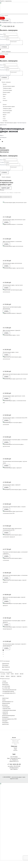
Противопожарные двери (9, 86)
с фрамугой (5, 713)
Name (1, 34)
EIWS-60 (19, 676)
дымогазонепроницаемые (8, 715)
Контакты (5, 100)
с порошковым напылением (9, 710)
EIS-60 (21, 673)
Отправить (4, 77)
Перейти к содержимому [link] (6, 1)
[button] (14, 102)
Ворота (4, 94)
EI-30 (8, 673)
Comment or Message (5, 44)
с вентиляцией (5, 706)
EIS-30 (16, 673)
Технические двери (7, 90)
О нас (4, 98)
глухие (3, 699)
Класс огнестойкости (7, 672)
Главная (2, 122)
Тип (3, 695)
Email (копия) (3, 39)
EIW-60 (7, 676)
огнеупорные (5, 722)
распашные (5, 705)
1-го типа (3, 673)
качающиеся (5, 717)
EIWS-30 (13, 676)
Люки (4, 96)
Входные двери (6, 92)
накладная (4, 720)
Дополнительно (6, 678)
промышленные (6, 703)
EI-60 (12, 673)
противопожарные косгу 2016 (9, 719)
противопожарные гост (7, 701)
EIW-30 (2, 676)
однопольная (5, 724)
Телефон (2, 36)
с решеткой (5, 712)
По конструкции (6, 661)
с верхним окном (6, 708)
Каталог (5, 84)
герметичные (5, 698)
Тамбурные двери (7, 88)
